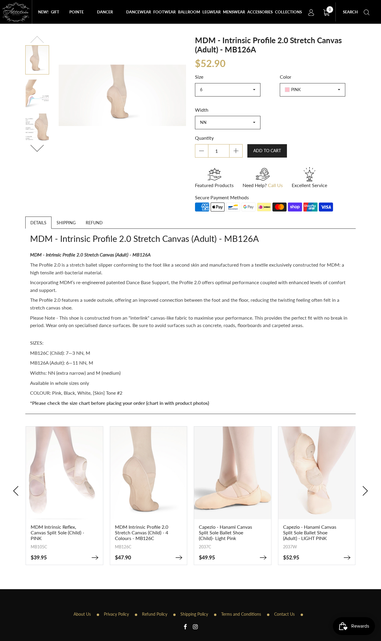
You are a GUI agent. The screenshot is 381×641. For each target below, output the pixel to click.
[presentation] (16, 491)
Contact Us (284, 614)
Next (37, 147)
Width (201, 110)
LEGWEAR (211, 12)
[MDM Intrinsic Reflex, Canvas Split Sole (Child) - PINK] (95, 557)
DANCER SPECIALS (105, 17)
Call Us (275, 185)
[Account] (311, 11)
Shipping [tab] (66, 222)
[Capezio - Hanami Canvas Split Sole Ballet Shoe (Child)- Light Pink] (263, 557)
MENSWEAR (234, 12)
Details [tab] (38, 222)
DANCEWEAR (138, 12)
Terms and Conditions (241, 614)
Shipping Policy (194, 614)
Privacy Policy (116, 614)
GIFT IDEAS (56, 17)
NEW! (43, 12)
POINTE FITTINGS (77, 17)
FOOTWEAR (164, 12)
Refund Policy (154, 614)
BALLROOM (189, 12)
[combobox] (227, 90)
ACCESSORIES (260, 12)
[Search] (367, 11)
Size (199, 77)
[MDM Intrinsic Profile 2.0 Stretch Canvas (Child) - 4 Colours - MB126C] (179, 557)
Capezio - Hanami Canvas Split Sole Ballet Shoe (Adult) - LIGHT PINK (309, 532)
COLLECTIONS (288, 12)
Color (285, 77)
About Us (82, 614)
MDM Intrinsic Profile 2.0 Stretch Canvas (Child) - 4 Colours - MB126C (141, 532)
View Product (64, 506)
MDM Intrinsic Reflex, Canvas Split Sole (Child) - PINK (57, 532)
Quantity (204, 138)
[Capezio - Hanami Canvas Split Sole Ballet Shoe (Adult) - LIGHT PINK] (347, 557)
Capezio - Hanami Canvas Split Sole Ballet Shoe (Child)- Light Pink (225, 532)
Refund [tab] (94, 222)
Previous (37, 40)
